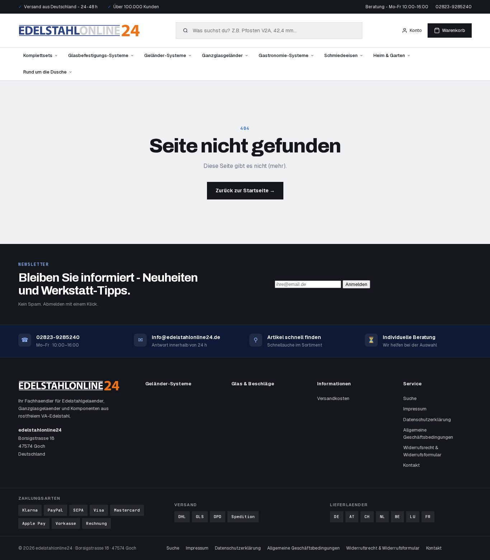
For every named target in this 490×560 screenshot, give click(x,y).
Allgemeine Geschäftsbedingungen (428, 433)
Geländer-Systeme (165, 55)
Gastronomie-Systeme (283, 55)
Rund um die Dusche (45, 72)
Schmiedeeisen (341, 55)
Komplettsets (37, 55)
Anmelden (356, 284)
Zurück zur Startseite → (245, 190)
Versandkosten (333, 398)
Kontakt (411, 465)
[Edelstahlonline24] (79, 30)
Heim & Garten (389, 55)
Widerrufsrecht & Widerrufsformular (422, 451)
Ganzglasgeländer (222, 55)
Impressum (415, 409)
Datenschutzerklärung (427, 420)
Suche (409, 398)
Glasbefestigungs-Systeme (98, 55)
